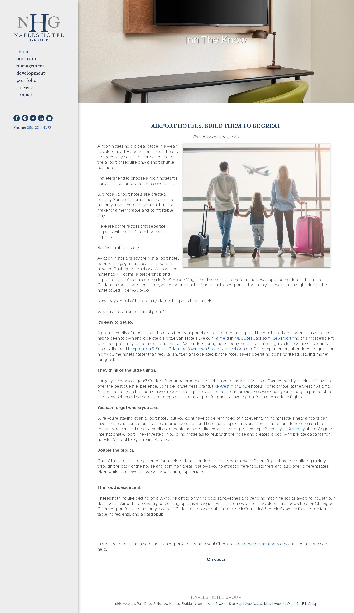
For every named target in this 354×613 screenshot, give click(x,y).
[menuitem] (39, 51)
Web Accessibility (258, 604)
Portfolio (26, 80)
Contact (24, 94)
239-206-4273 (39, 128)
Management (30, 66)
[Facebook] (16, 118)
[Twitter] (33, 118)
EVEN (244, 386)
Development (30, 73)
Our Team (26, 58)
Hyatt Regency (291, 428)
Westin (226, 386)
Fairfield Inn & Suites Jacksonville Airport (252, 338)
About (22, 51)
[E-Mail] (49, 118)
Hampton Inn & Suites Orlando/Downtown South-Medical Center (188, 348)
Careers (24, 87)
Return (218, 559)
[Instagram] (25, 118)
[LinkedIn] (41, 118)
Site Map (235, 604)
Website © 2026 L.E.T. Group (295, 604)
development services (265, 543)
